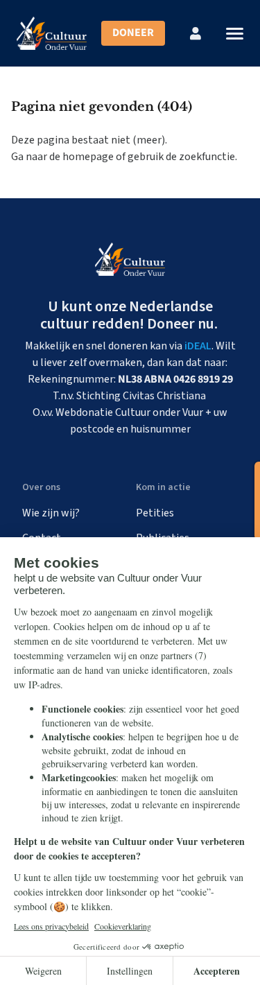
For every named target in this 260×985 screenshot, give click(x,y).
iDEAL (197, 346)
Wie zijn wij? (51, 513)
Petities (155, 513)
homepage (88, 156)
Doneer (133, 32)
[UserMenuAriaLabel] (195, 33)
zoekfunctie (207, 156)
